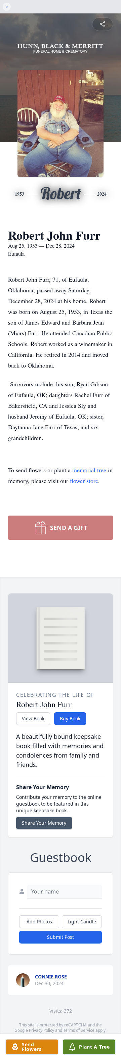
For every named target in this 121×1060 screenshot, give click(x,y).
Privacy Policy (41, 1030)
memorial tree (89, 470)
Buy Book (70, 718)
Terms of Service (78, 1030)
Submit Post (60, 937)
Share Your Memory (44, 823)
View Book (33, 718)
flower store (84, 481)
